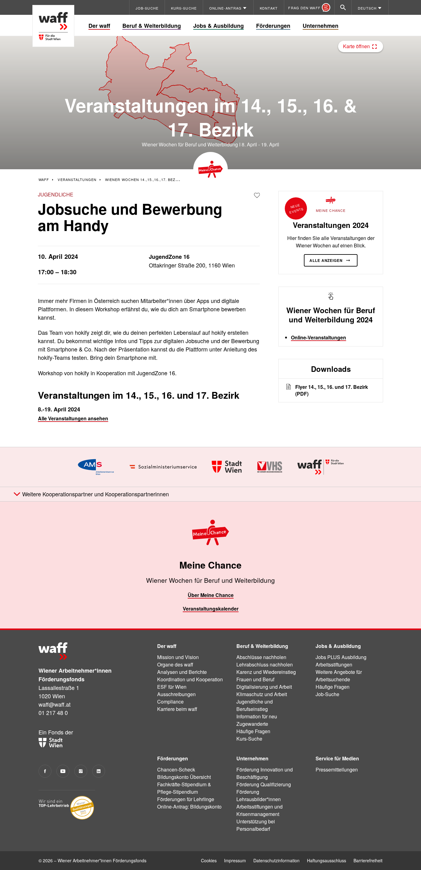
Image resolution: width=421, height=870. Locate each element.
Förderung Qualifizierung (263, 784)
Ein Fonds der (56, 732)
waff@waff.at (55, 704)
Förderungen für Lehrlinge (185, 799)
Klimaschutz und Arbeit (261, 694)
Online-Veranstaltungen (318, 337)
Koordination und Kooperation (190, 679)
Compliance (170, 701)
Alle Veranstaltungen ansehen (73, 418)
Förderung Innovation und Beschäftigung (264, 773)
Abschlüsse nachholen (261, 657)
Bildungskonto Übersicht (184, 776)
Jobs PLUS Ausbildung (341, 657)
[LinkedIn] (98, 771)
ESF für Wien (171, 686)
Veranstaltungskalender (211, 608)
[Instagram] (80, 771)
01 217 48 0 (53, 712)
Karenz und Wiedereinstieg (266, 671)
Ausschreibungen (176, 694)
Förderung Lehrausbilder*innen (258, 795)
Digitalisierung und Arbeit (264, 686)
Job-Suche (327, 694)
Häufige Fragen (253, 731)
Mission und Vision (178, 657)
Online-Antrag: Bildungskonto (189, 806)
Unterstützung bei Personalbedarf (255, 825)
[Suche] (343, 7)
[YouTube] (62, 771)
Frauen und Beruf (255, 679)
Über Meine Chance (211, 595)
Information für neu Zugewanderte (256, 720)
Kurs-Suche (249, 738)
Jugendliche (55, 194)
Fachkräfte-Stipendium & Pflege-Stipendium (184, 788)
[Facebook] (45, 771)
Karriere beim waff (177, 708)
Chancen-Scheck (176, 769)
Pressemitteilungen (337, 769)
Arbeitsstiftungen (334, 664)
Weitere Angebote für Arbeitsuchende (339, 675)
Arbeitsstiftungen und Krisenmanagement (259, 810)
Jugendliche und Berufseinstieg (254, 705)
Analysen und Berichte (182, 671)
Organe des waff (175, 664)
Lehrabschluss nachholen (264, 664)
